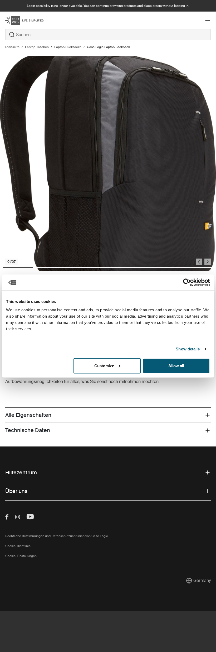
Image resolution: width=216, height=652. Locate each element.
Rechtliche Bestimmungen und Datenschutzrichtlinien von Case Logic (56, 536)
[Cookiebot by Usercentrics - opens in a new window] (187, 282)
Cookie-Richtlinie (18, 546)
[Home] (39, 20)
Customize (104, 365)
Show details (188, 349)
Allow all (176, 365)
